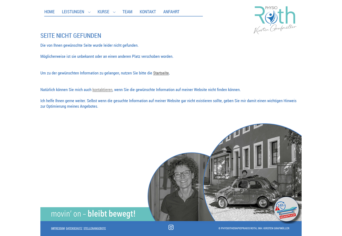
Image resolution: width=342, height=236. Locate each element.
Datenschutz (74, 228)
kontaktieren (102, 89)
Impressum (58, 228)
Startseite (161, 73)
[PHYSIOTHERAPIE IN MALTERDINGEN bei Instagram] (171, 227)
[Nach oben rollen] (332, 226)
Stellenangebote (95, 228)
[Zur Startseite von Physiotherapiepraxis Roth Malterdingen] (275, 11)
